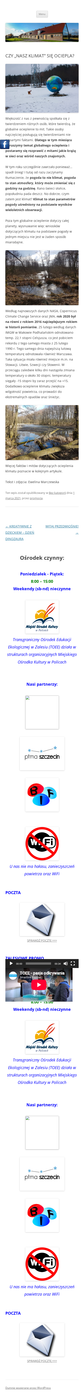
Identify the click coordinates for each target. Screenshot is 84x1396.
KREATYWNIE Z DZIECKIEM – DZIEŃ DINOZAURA (19, 532)
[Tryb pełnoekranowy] (73, 963)
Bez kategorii (57, 493)
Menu (42, 14)
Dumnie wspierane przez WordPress (28, 1388)
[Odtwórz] (11, 963)
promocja (36, 498)
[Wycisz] (65, 963)
